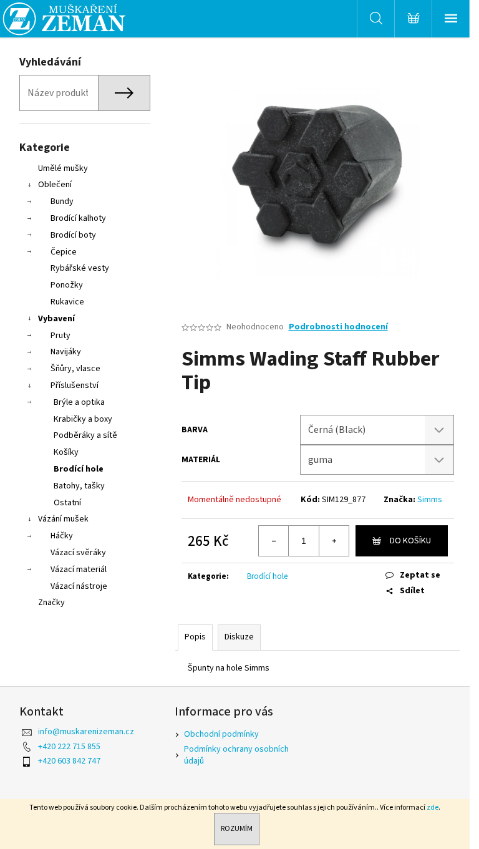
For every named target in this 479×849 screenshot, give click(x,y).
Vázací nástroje (79, 586)
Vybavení (56, 319)
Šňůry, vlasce (75, 368)
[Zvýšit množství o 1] (334, 541)
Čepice (64, 252)
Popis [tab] (195, 637)
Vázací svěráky (78, 552)
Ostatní (67, 503)
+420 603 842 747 (69, 761)
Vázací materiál (79, 569)
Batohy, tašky (79, 486)
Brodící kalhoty (78, 218)
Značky (51, 602)
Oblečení (55, 184)
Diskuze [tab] (239, 637)
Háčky (62, 536)
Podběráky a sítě (85, 435)
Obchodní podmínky (221, 734)
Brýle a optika (79, 402)
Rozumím (237, 828)
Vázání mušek (63, 519)
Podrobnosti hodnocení (338, 327)
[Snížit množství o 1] (274, 541)
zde (432, 807)
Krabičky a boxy (83, 419)
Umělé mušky (63, 168)
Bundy (62, 201)
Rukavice (67, 302)
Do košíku (410, 541)
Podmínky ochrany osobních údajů (236, 755)
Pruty (60, 335)
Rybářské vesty (80, 268)
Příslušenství (75, 385)
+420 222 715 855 (69, 746)
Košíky (66, 452)
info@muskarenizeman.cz (86, 731)
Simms (429, 499)
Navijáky (66, 352)
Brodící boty (73, 235)
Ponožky (67, 285)
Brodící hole (79, 469)
